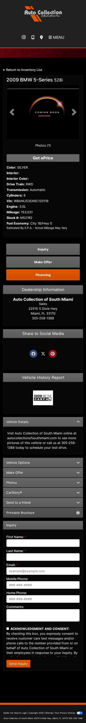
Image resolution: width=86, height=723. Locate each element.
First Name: (15, 537)
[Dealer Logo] (43, 13)
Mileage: (13, 212)
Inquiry (43, 249)
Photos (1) (43, 145)
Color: (11, 167)
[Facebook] (33, 354)
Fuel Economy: (18, 223)
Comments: (15, 607)
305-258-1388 (75, 718)
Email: (11, 565)
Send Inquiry (18, 664)
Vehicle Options (18, 463)
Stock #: (13, 218)
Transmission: (18, 190)
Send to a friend (18, 503)
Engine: (12, 207)
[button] (11, 112)
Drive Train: (16, 184)
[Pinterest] (53, 354)
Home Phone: (16, 593)
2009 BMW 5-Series (34, 80)
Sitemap (49, 713)
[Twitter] (43, 354)
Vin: (10, 201)
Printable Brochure (20, 513)
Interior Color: (18, 179)
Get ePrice (43, 158)
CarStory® (14, 493)
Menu (58, 37)
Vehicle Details (17, 422)
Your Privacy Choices (65, 713)
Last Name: (15, 551)
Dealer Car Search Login (15, 713)
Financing (43, 275)
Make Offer (14, 473)
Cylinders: (15, 195)
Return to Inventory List (23, 70)
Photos (11, 483)
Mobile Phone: (17, 579)
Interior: (13, 173)
